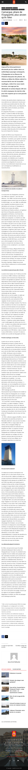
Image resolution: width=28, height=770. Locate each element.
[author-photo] (14, 660)
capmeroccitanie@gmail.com (14, 756)
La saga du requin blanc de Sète (7, 646)
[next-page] (5, 718)
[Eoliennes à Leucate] (5, 675)
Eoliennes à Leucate (15, 673)
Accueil (2, 5)
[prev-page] (2, 718)
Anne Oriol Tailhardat (7, 20)
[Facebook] (2, 23)
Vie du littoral (21, 9)
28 (26, 20)
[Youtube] (18, 760)
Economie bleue (9, 7)
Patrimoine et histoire (6, 9)
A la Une (7, 5)
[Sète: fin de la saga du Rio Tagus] (5, 697)
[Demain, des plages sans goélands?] (5, 682)
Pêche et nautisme (14, 9)
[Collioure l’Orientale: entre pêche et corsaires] (5, 712)
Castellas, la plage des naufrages (21, 646)
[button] (2, 2)
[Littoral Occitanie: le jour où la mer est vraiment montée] (5, 705)
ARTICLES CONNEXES (6, 669)
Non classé (15, 7)
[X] (6, 23)
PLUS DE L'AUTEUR (17, 669)
